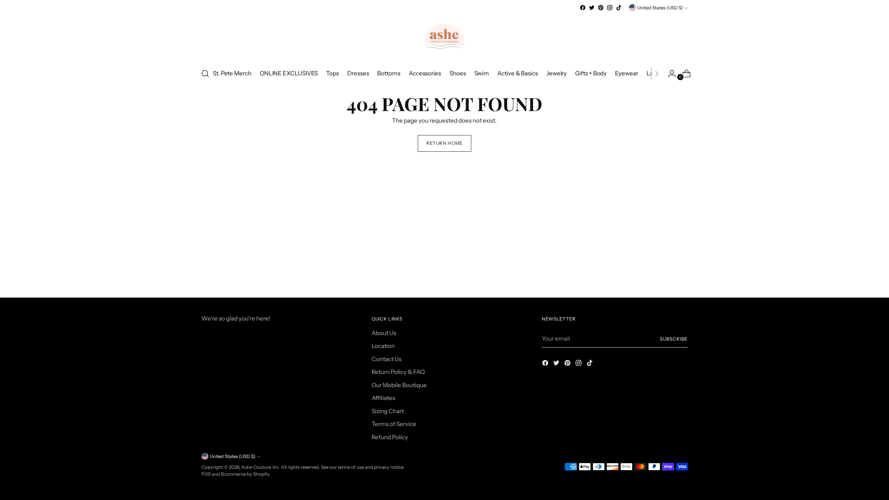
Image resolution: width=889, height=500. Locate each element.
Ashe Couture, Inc (260, 467)
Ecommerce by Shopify (245, 474)
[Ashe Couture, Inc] (444, 37)
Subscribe (674, 339)
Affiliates (383, 397)
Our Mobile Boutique (399, 385)
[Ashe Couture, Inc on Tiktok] (619, 8)
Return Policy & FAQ (398, 371)
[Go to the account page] (669, 74)
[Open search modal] (205, 74)
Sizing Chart (388, 411)
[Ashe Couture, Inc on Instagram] (610, 8)
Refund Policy (390, 437)
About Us (384, 333)
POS (206, 474)
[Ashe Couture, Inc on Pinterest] (601, 8)
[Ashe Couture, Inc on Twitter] (592, 8)
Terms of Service (394, 423)
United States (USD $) (660, 7)
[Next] (656, 73)
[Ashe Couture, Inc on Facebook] (583, 8)
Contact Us (386, 359)
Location (383, 345)
